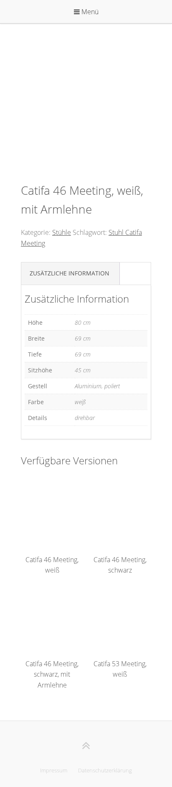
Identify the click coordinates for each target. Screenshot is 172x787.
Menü (89, 11)
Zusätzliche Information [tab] (69, 273)
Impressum (53, 770)
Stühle (61, 232)
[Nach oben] (86, 745)
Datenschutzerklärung (105, 770)
